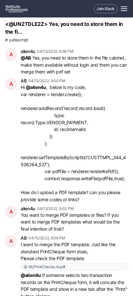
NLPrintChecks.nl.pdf (47, 266)
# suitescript (16, 40)
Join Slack (106, 8)
